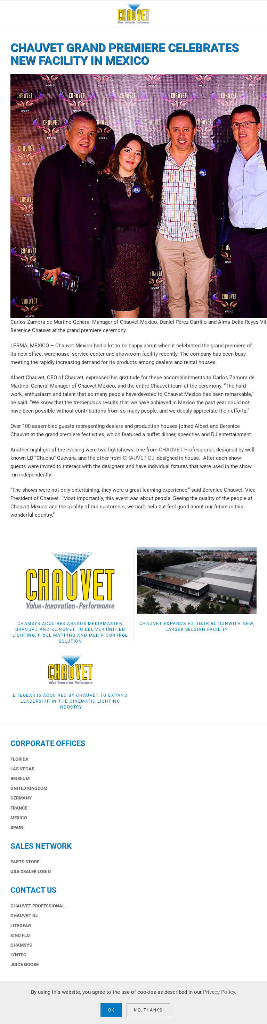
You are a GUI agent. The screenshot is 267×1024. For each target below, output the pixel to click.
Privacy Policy (219, 992)
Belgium (20, 778)
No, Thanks (148, 1010)
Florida (19, 759)
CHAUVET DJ (138, 458)
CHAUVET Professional (186, 450)
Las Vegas (22, 768)
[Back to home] (133, 14)
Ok (111, 1010)
